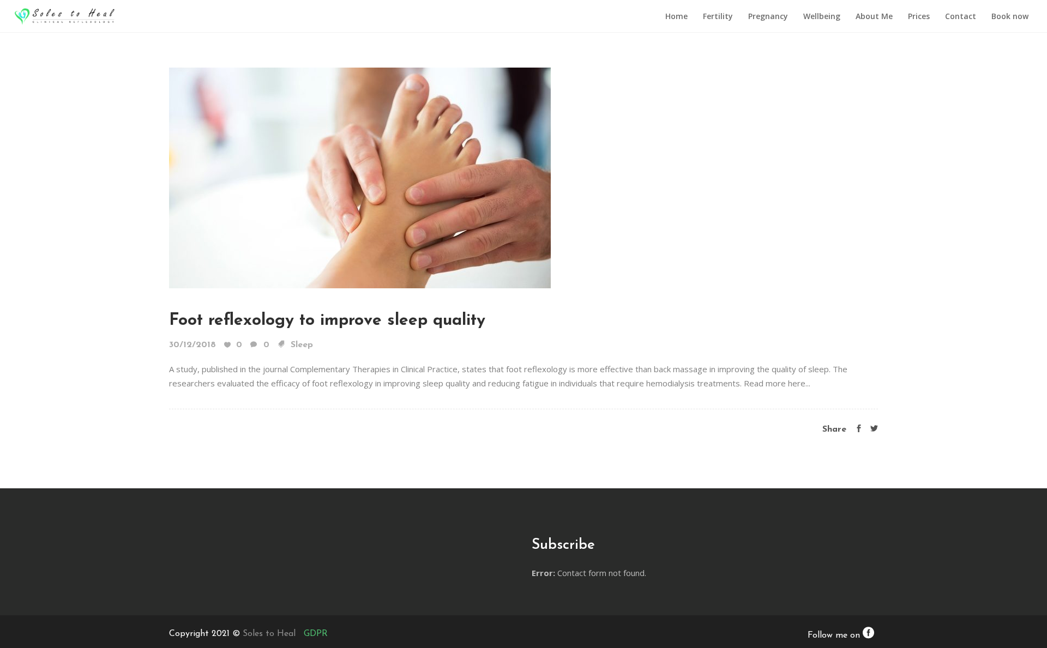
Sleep (302, 345)
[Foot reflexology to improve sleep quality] (360, 177)
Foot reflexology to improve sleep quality (327, 320)
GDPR (316, 633)
